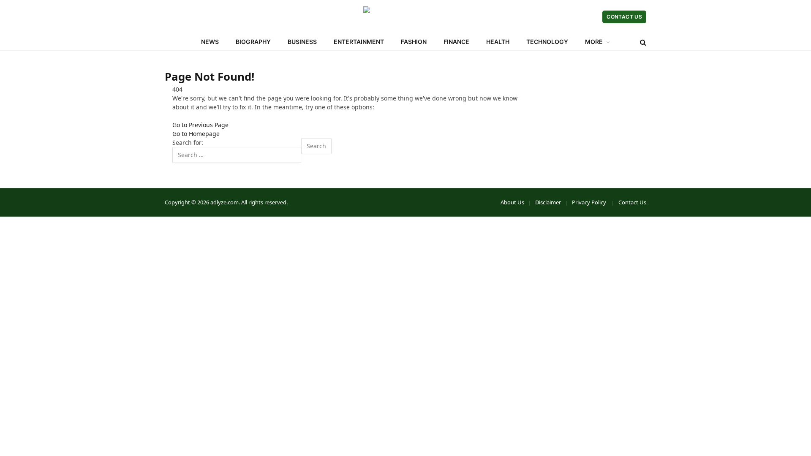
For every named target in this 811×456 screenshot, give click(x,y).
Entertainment (359, 41)
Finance (456, 41)
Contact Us (624, 17)
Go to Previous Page (200, 125)
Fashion (414, 41)
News (210, 41)
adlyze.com (224, 202)
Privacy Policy (589, 202)
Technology (547, 41)
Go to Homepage (196, 134)
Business (302, 41)
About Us (512, 202)
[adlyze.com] (405, 17)
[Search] (642, 42)
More (594, 41)
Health (497, 41)
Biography (253, 41)
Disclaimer (548, 202)
